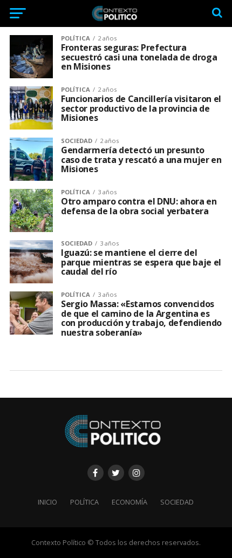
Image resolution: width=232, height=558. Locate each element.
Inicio (47, 502)
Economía (129, 502)
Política (84, 502)
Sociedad (177, 502)
